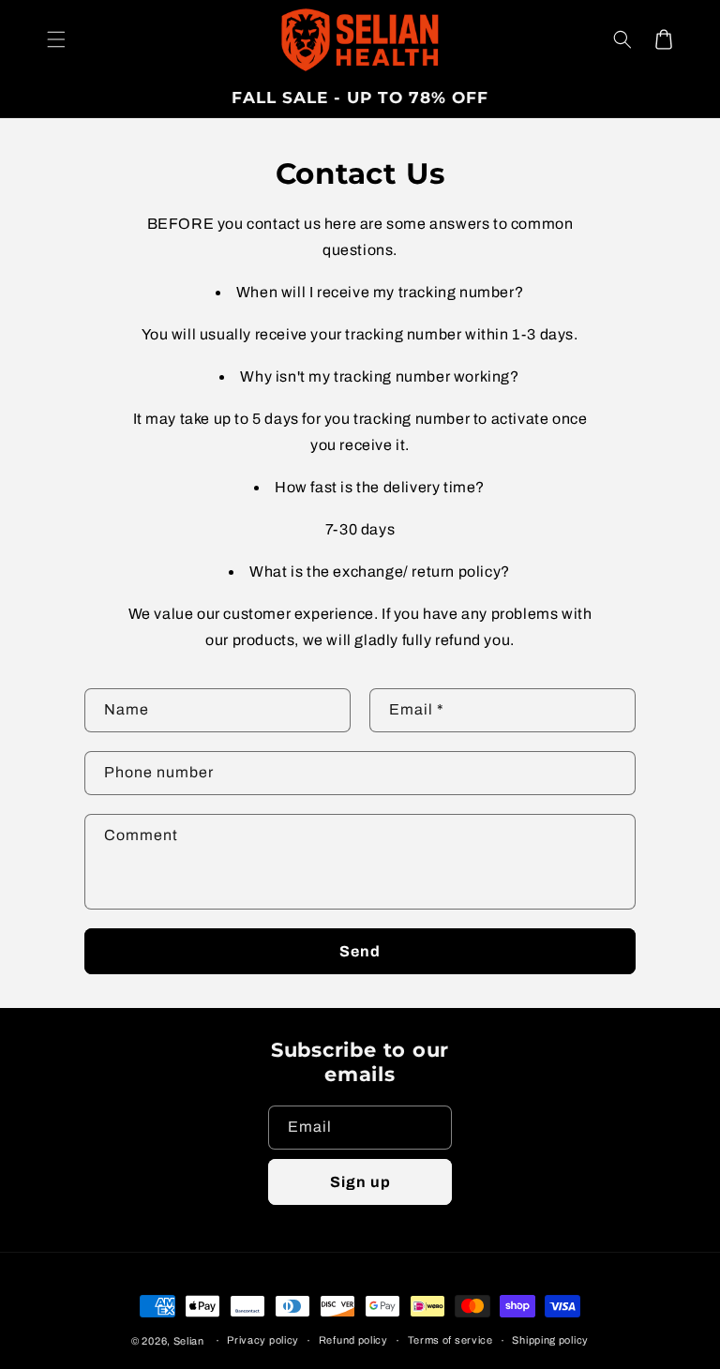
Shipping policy (550, 1340)
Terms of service (450, 1340)
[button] (56, 39)
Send (360, 951)
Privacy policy (263, 1340)
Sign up (360, 1182)
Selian (188, 1340)
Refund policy (353, 1340)
